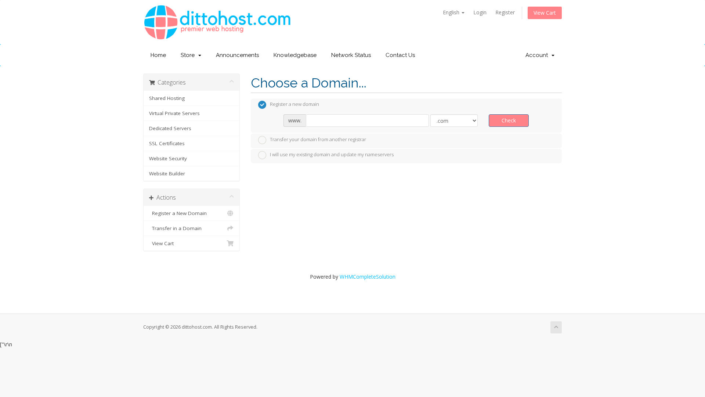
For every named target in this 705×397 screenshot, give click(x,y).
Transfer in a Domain (175, 228)
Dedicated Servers (170, 128)
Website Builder (167, 173)
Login (480, 12)
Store (189, 55)
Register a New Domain (178, 213)
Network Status (351, 55)
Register (505, 12)
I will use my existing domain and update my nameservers (332, 154)
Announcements (237, 55)
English (452, 12)
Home (158, 55)
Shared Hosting (167, 98)
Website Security (168, 158)
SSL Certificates (167, 143)
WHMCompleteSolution (367, 276)
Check (509, 120)
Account (538, 55)
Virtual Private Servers (174, 113)
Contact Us (400, 55)
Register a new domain (294, 104)
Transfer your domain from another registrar (318, 139)
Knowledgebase (295, 55)
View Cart (545, 12)
